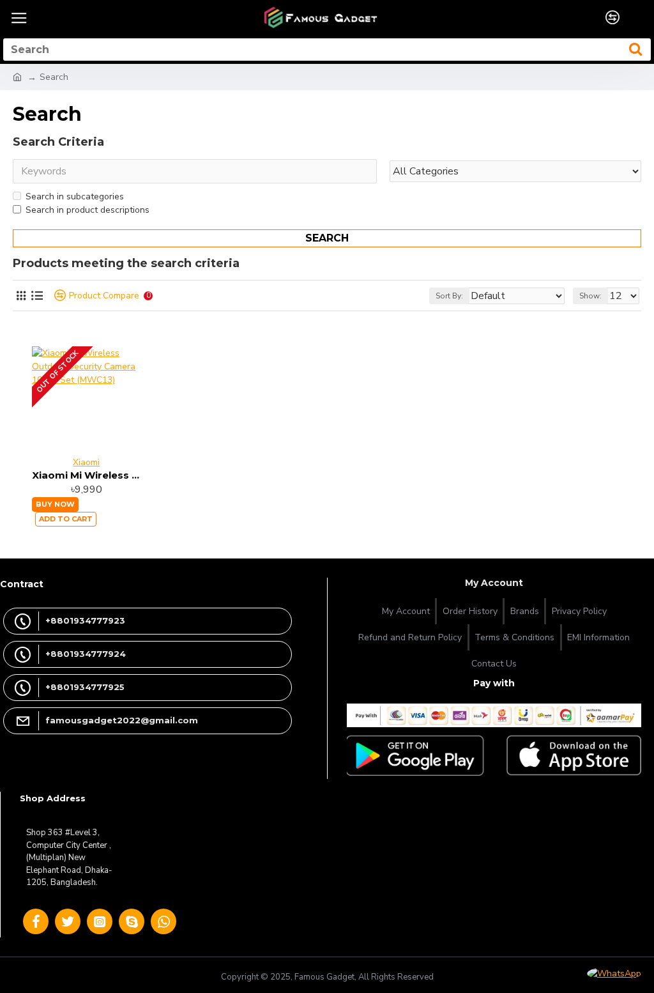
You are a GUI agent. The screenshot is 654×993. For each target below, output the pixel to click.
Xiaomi (86, 462)
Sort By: (449, 296)
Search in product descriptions (87, 210)
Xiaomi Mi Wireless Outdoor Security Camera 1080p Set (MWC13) (86, 475)
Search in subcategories (75, 196)
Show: (590, 296)
